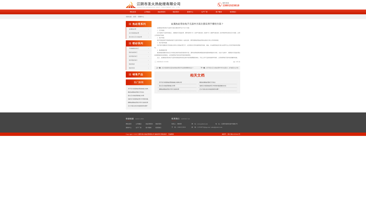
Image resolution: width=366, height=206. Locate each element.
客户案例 (219, 12)
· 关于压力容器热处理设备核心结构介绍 (138, 88)
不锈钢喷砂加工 (134, 48)
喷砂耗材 (132, 64)
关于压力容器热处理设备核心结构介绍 (170, 82)
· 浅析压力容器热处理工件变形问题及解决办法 (138, 99)
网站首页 (133, 12)
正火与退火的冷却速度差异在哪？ (209, 89)
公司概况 (147, 12)
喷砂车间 (132, 68)
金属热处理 (132, 29)
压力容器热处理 (134, 33)
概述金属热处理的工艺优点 (207, 82)
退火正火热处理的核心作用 (167, 86)
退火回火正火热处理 (135, 37)
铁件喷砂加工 (133, 60)
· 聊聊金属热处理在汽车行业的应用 (137, 102)
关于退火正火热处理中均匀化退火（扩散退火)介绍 (222, 68)
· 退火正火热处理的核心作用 (135, 95)
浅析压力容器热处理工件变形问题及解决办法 (212, 86)
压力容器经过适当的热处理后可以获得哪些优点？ (177, 68)
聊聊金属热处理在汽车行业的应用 (169, 89)
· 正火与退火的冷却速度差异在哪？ (137, 106)
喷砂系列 (176, 12)
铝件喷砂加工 (133, 56)
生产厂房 (204, 12)
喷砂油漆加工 (133, 52)
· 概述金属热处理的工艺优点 (135, 92)
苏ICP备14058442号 (234, 134)
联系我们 (233, 12)
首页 (134, 16)
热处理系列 (161, 12)
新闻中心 (190, 12)
